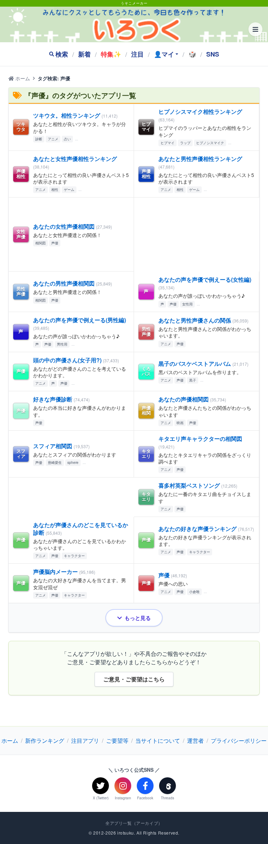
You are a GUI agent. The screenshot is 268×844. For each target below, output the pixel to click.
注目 (137, 54)
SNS (212, 54)
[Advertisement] (196, 234)
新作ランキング (44, 740)
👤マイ (164, 54)
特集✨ (111, 54)
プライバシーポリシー (239, 740)
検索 (61, 54)
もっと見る (138, 618)
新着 (84, 54)
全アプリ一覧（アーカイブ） (134, 823)
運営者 (195, 740)
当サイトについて (157, 740)
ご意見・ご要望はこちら (134, 679)
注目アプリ (85, 740)
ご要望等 (117, 740)
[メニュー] (255, 29)
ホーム (22, 78)
